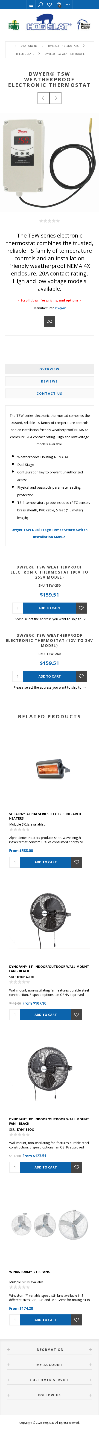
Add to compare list (49, 321)
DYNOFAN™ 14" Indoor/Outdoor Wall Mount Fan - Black (49, 968)
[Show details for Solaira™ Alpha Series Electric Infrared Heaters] (49, 767)
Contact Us (49, 393)
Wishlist (49, 4)
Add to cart (49, 608)
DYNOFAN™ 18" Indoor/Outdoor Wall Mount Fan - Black (49, 1121)
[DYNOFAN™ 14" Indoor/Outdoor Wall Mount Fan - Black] (49, 919)
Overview (49, 369)
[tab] (49, 369)
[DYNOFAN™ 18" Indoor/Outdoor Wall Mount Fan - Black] (49, 1072)
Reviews (49, 381)
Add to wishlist (81, 608)
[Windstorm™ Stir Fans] (49, 1224)
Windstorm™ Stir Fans (29, 1272)
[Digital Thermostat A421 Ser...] (55, 98)
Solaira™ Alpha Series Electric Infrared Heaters (45, 816)
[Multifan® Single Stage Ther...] (44, 98)
